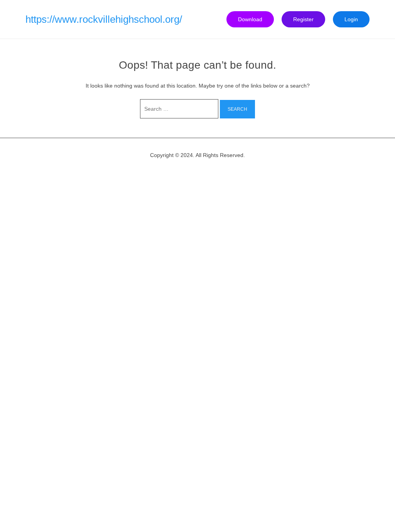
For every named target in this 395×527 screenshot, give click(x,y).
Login (351, 19)
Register (303, 19)
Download (250, 19)
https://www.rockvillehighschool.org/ (103, 19)
